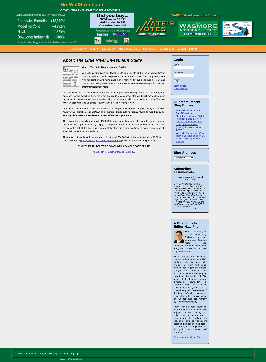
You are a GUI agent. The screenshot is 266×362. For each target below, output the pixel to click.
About (92, 49)
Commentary (76, 49)
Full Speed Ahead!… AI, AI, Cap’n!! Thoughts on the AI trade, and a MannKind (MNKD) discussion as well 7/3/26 (189, 124)
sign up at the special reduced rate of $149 (101, 140)
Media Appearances (129, 49)
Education (107, 49)
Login (176, 65)
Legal (43, 353)
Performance (150, 49)
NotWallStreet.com (83, 4)
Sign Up (75, 353)
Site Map (53, 353)
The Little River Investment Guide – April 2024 (113, 152)
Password (179, 72)
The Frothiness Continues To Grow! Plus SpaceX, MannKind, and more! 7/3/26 (190, 113)
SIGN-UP (193, 49)
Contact (181, 49)
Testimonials (31, 353)
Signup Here (180, 86)
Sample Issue (167, 49)
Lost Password (181, 88)
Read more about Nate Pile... (188, 337)
